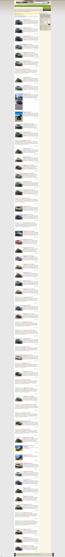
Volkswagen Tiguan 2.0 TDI (27, 19)
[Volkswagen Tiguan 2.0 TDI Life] (19, 49)
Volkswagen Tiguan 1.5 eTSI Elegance (28, 173)
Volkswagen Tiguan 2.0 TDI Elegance (28, 396)
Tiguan (44, 25)
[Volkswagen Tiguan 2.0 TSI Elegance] (19, 442)
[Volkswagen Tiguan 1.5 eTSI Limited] (19, 252)
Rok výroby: (41, 21)
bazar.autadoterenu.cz (47, 14)
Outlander (45, 29)
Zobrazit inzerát (36, 33)
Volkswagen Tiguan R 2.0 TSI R (27, 504)
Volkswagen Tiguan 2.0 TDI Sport (28, 297)
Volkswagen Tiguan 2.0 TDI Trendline (28, 123)
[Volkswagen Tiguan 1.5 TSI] (18, 379)
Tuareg (46, 25)
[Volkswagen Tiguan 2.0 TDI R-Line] (19, 219)
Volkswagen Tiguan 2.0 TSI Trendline (28, 313)
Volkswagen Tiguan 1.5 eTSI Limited (28, 247)
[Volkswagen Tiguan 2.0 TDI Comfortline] (19, 57)
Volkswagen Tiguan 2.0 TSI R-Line (28, 471)
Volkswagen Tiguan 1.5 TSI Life (27, 463)
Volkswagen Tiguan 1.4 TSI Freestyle (29, 330)
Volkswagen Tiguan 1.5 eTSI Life (28, 239)
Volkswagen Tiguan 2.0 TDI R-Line (28, 214)
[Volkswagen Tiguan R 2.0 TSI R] (19, 509)
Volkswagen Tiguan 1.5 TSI (26, 198)
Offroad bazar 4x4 (22, 11)
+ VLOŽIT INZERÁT (46, 8)
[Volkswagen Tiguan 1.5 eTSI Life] (19, 244)
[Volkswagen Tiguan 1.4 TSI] (19, 82)
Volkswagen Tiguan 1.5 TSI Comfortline (30, 404)
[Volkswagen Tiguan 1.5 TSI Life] (19, 468)
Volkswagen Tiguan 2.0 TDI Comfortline (29, 52)
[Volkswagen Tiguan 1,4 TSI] (19, 109)
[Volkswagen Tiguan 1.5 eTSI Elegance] (19, 170)
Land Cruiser (45, 27)
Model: (41, 20)
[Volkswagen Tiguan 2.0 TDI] (19, 24)
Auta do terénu (21, 2)
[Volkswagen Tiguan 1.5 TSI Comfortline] (20, 404)
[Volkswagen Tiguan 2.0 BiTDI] (19, 186)
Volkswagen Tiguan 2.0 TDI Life (27, 44)
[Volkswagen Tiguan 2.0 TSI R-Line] (19, 476)
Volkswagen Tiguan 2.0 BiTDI (27, 181)
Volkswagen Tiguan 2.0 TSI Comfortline (29, 264)
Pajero (46, 29)
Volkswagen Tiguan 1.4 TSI (27, 77)
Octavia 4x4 (46, 28)
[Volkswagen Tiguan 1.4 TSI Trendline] (19, 222)
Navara (49, 26)
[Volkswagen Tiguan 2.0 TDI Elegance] (19, 401)
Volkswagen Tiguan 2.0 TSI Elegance (28, 437)
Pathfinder (45, 26)
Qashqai (47, 26)
